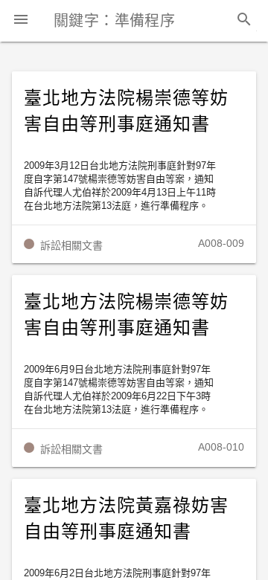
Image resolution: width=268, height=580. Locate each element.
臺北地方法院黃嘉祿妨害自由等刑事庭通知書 (126, 518)
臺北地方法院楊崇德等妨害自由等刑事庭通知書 (126, 111)
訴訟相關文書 (71, 245)
